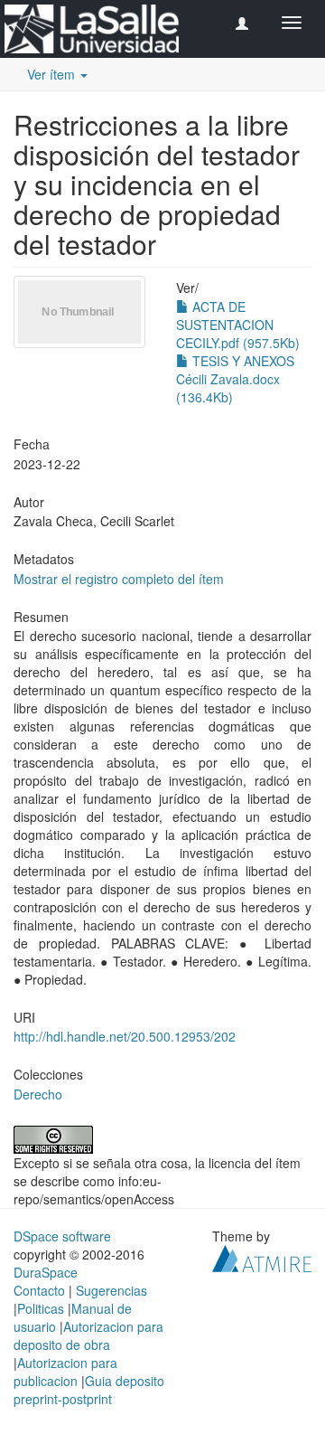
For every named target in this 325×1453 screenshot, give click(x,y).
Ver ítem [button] (53, 74)
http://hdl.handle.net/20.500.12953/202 (125, 1036)
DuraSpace (46, 1272)
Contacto (39, 1290)
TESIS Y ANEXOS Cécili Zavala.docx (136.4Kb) (235, 379)
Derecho (38, 1094)
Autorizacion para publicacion (65, 1372)
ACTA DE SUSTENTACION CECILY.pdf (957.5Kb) (238, 324)
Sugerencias (111, 1290)
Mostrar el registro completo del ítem (119, 579)
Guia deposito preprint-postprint (89, 1390)
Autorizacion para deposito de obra (88, 1335)
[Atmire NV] (261, 1256)
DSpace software (62, 1236)
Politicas (40, 1308)
